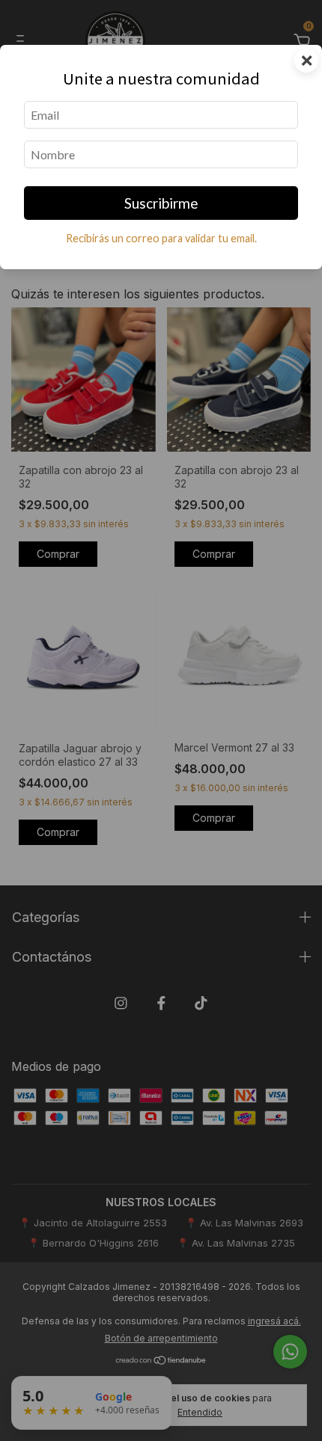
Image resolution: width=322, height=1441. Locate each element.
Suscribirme (161, 203)
